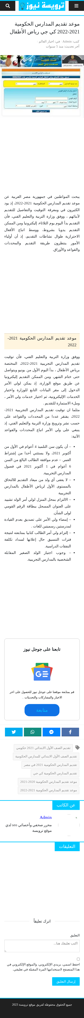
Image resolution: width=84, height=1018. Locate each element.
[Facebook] (70, 732)
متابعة (42, 710)
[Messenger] (51, 732)
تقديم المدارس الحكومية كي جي (55, 773)
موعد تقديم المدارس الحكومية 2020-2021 (48, 781)
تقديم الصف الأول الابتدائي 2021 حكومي (43, 748)
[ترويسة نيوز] (42, 6)
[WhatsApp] (33, 732)
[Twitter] (14, 732)
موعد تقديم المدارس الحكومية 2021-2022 (48, 790)
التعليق (75, 935)
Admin (67, 41)
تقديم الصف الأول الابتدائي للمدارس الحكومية (46, 756)
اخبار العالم (46, 41)
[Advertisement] (42, 155)
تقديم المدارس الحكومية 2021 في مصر (50, 765)
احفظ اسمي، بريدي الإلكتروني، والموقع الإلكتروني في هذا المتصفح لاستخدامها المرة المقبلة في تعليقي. (43, 966)
